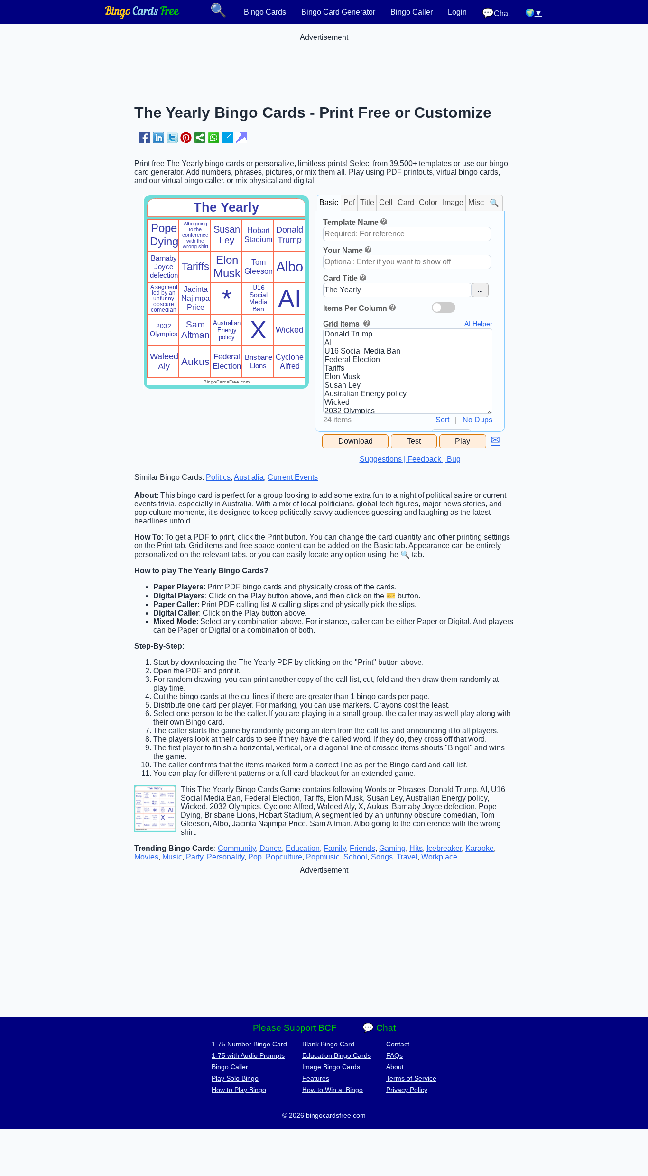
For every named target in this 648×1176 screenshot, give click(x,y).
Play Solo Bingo (235, 1078)
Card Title (340, 278)
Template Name (351, 222)
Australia (249, 477)
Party (194, 857)
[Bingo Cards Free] (142, 17)
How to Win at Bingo (332, 1089)
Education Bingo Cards (336, 1055)
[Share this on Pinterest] (186, 137)
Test (414, 441)
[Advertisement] (324, 63)
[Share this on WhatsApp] (213, 137)
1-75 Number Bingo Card (249, 1044)
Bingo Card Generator (338, 12)
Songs (382, 857)
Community (237, 848)
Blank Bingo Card (328, 1044)
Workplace (439, 857)
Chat (496, 13)
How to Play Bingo (239, 1089)
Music (172, 857)
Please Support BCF (295, 1028)
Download (355, 441)
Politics (218, 477)
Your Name (343, 250)
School (355, 857)
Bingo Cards (265, 12)
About (395, 1067)
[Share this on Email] (227, 137)
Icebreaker (444, 848)
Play (462, 441)
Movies (146, 857)
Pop (255, 857)
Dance (270, 848)
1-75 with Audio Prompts (248, 1055)
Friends (362, 848)
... (480, 290)
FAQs (394, 1055)
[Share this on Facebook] (144, 137)
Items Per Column (355, 308)
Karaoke (479, 848)
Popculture (284, 857)
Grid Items (342, 324)
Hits (416, 848)
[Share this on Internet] (241, 137)
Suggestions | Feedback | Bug (410, 459)
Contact (397, 1044)
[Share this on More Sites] (199, 137)
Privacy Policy (406, 1089)
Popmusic (323, 857)
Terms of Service (411, 1078)
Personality (225, 857)
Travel (407, 857)
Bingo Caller (411, 12)
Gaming (392, 848)
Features (315, 1078)
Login (457, 12)
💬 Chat (379, 1028)
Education (303, 848)
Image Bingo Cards (331, 1067)
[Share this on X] (172, 137)
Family (335, 848)
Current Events (293, 477)
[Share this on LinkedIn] (158, 137)
